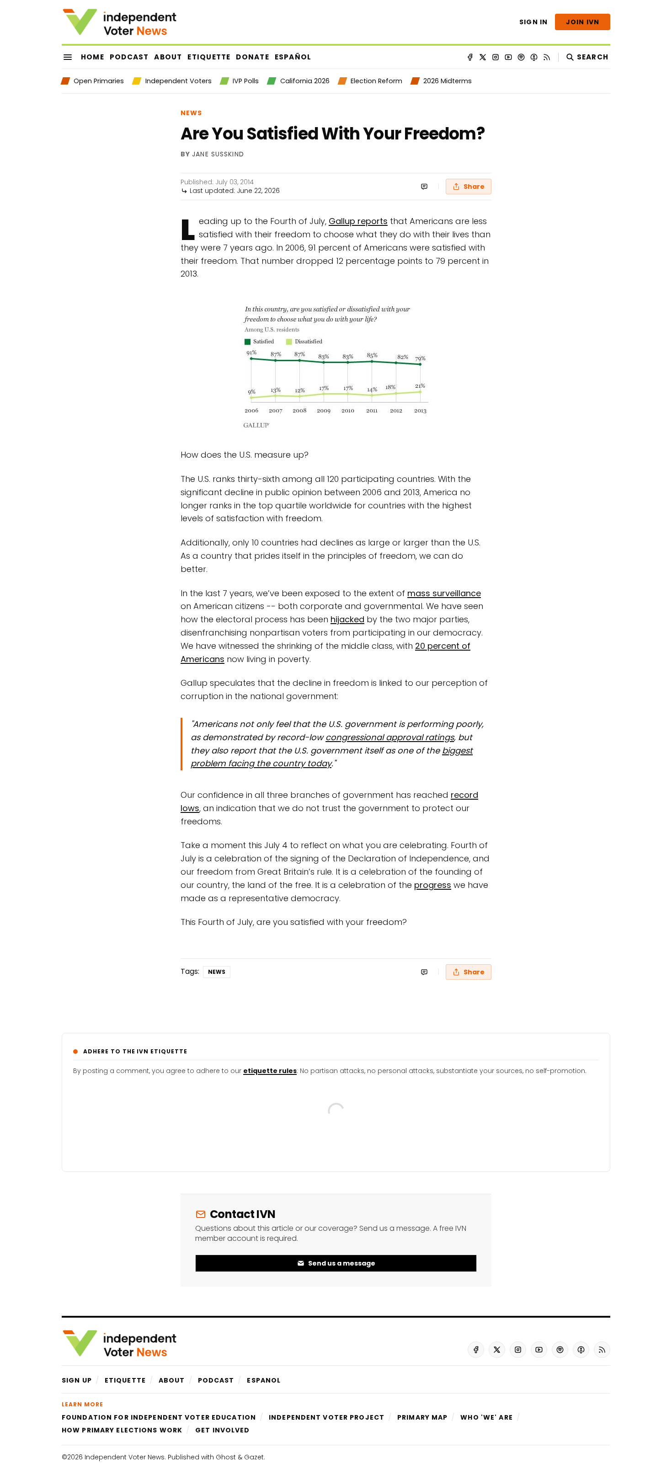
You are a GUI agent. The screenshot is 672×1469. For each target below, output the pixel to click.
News (191, 113)
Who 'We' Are (486, 1417)
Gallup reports (358, 221)
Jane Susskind (218, 154)
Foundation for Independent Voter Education (159, 1417)
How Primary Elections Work (122, 1430)
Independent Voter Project (326, 1417)
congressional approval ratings (389, 737)
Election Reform (376, 80)
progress (432, 885)
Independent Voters (178, 80)
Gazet (254, 1457)
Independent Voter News (125, 1457)
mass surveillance (444, 593)
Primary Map (422, 1417)
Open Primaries (99, 80)
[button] (77, 1380)
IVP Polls (246, 80)
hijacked (347, 619)
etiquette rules (270, 1070)
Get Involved (222, 1430)
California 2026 (304, 80)
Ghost (226, 1457)
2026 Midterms (447, 80)
